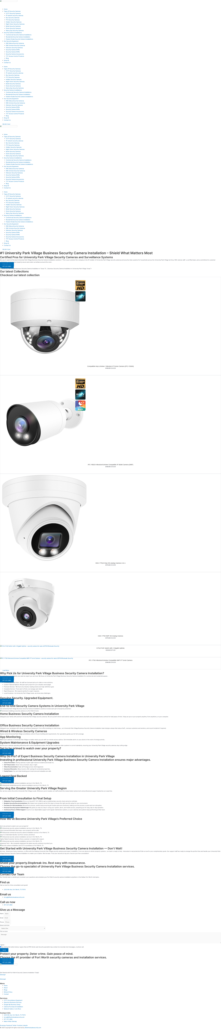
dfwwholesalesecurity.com (33, 1027)
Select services (4, 925)
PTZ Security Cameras (13, 20)
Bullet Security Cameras (13, 26)
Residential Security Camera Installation (18, 37)
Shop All (6, 60)
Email (2, 918)
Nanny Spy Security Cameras (15, 30)
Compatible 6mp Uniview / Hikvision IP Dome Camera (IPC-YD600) (110, 366)
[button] (6, 670)
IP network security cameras (14, 15)
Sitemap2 (3, 979)
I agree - (2, 945)
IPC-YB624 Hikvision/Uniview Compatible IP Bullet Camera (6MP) (110, 465)
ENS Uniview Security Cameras (15, 45)
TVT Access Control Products (15, 56)
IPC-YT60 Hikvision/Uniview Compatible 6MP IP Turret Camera (110, 660)
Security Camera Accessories (15, 54)
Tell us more (4, 931)
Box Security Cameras (12, 17)
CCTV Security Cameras (13, 13)
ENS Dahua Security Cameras (15, 43)
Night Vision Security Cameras (15, 24)
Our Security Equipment (11, 41)
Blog (7, 58)
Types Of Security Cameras (12, 11)
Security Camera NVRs (13, 52)
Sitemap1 (3, 974)
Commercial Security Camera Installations (18, 35)
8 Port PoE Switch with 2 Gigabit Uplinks (110, 648)
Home (6, 9)
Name (2, 913)
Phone (2, 922)
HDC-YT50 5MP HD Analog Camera (110, 636)
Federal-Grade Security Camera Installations (19, 39)
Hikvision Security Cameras (14, 47)
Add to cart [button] (110, 373)
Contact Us (7, 62)
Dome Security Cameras (13, 28)
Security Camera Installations (13, 32)
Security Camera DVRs (13, 50)
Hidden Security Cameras (13, 22)
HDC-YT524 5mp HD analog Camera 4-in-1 (110, 563)
